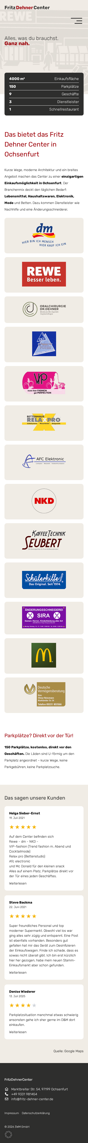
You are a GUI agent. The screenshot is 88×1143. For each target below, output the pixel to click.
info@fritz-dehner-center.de (32, 1099)
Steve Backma (20, 902)
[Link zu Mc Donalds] (44, 656)
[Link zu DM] (44, 235)
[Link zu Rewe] (44, 275)
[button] (8, 1134)
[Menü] (76, 20)
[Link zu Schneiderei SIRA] (44, 618)
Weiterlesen (18, 883)
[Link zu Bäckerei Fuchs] (44, 344)
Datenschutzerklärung (36, 1113)
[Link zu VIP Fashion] (44, 384)
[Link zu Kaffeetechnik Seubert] (44, 541)
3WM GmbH (22, 1126)
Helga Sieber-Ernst (24, 813)
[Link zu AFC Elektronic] (44, 462)
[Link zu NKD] (44, 501)
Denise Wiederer (22, 992)
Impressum (11, 1113)
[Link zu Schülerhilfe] (44, 580)
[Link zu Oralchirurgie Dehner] (44, 309)
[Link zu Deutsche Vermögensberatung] (44, 695)
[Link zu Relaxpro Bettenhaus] (44, 423)
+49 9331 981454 (24, 1094)
